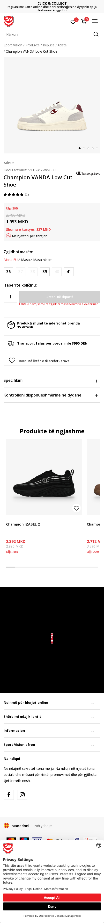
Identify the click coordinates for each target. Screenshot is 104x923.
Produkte (32, 45)
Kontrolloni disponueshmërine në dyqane (43, 395)
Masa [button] (25, 260)
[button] (52, 34)
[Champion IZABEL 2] (44, 477)
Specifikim (13, 380)
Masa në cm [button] (42, 260)
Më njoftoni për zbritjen (29, 236)
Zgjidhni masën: (18, 252)
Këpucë (48, 45)
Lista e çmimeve (55, 6)
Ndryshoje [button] (43, 825)
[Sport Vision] (9, 21)
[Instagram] (22, 795)
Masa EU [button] (11, 260)
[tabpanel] (52, 105)
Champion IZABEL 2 (23, 524)
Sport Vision (13, 45)
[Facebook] (9, 795)
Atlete (62, 45)
